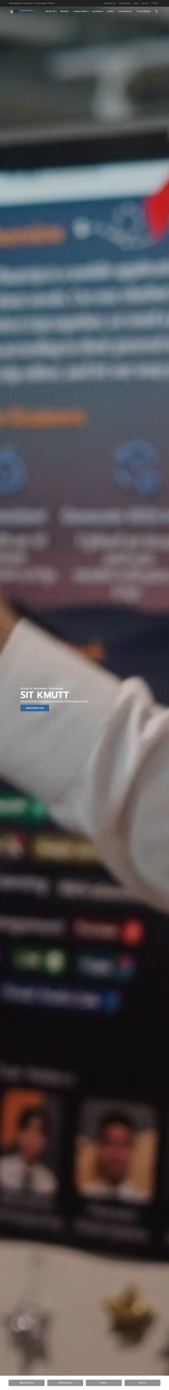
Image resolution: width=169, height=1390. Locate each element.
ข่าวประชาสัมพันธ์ (143, 11)
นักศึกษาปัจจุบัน (124, 3)
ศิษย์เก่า (136, 3)
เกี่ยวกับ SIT (50, 11)
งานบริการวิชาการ (125, 11)
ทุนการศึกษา (97, 11)
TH (152, 3)
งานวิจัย (110, 11)
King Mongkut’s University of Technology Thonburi (32, 3)
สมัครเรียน (64, 11)
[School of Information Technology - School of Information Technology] (21, 11)
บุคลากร (145, 3)
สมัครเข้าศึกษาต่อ (35, 708)
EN (156, 3)
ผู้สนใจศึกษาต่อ (110, 3)
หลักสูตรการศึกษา (80, 11)
